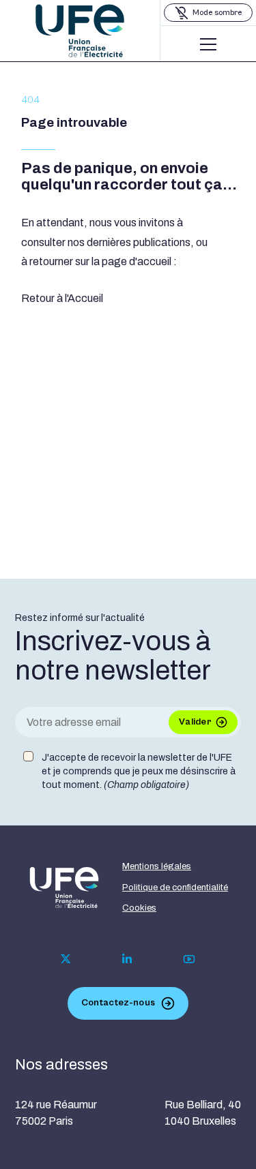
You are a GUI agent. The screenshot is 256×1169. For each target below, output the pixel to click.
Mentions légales (156, 866)
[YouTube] (189, 959)
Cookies (139, 908)
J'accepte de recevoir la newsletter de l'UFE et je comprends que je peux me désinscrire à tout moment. (139, 771)
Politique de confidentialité (175, 887)
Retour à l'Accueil (62, 298)
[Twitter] (66, 958)
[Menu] (208, 44)
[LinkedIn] (127, 959)
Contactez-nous (118, 1002)
